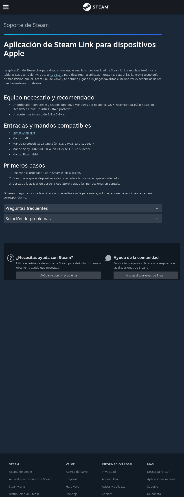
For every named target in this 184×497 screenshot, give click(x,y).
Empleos (71, 479)
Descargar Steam (158, 471)
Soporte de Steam (26, 25)
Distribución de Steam (24, 494)
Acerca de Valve (77, 471)
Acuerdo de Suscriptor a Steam (30, 479)
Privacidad (109, 471)
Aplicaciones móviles (161, 479)
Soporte (152, 486)
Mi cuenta (154, 494)
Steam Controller (24, 133)
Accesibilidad (111, 479)
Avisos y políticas (113, 486)
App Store (56, 74)
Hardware (72, 486)
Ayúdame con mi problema (58, 275)
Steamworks (17, 486)
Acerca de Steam (20, 471)
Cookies (107, 494)
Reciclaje (71, 494)
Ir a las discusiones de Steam (145, 275)
